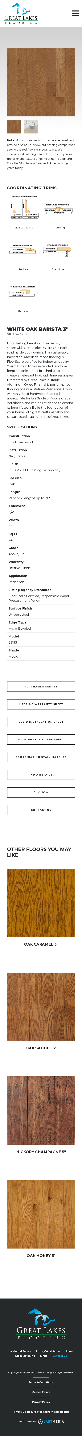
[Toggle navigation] (75, 13)
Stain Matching (25, 1355)
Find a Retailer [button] (41, 774)
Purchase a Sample (41, 686)
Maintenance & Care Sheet (41, 739)
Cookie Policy (41, 1392)
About (70, 1351)
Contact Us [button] (41, 809)
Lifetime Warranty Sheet (41, 704)
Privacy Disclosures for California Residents (41, 1411)
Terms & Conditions (41, 1382)
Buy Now (41, 792)
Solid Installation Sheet (41, 721)
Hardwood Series (19, 1351)
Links (43, 1355)
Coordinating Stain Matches (41, 757)
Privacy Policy (41, 1402)
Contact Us (59, 1355)
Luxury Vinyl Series (48, 1351)
